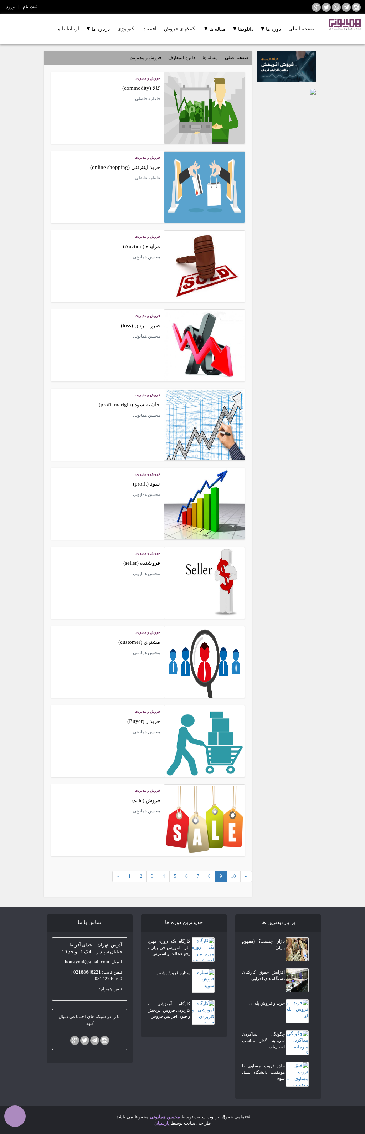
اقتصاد (149, 28)
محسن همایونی (164, 1116)
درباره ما (98, 28)
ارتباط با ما (67, 28)
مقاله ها (215, 28)
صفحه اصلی (301, 28)
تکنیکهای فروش (180, 28)
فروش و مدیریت (145, 57)
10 (233, 876)
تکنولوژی (126, 28)
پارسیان (162, 1123)
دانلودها (243, 28)
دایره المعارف (181, 57)
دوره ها (271, 28)
